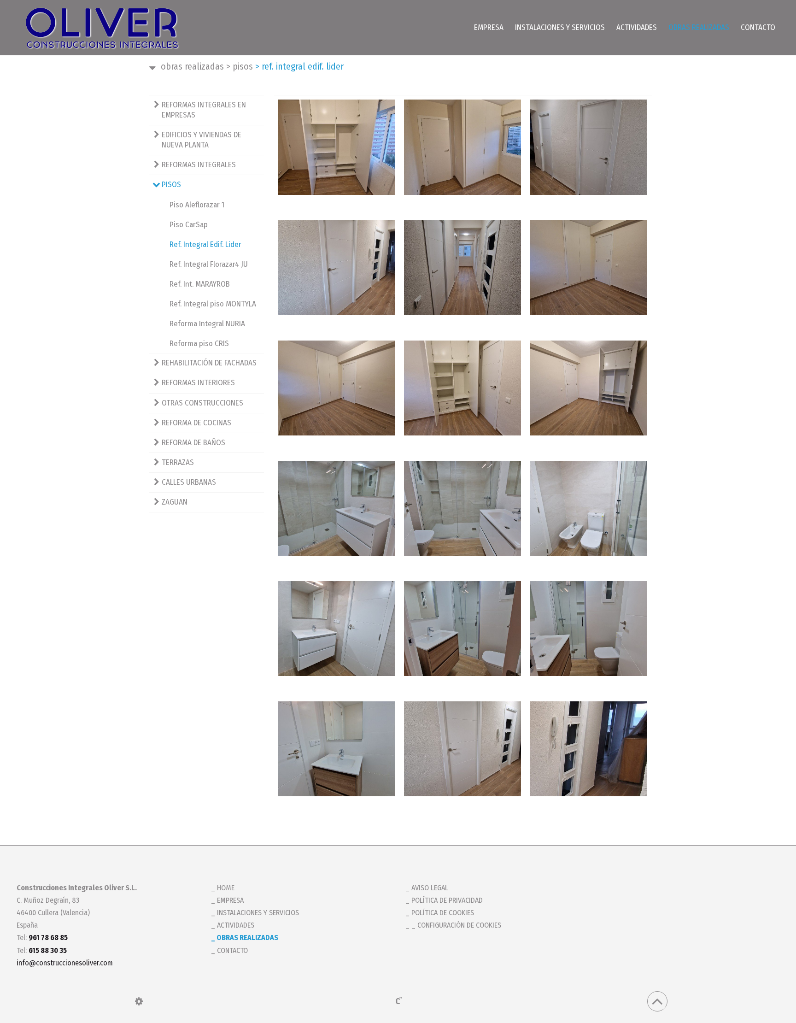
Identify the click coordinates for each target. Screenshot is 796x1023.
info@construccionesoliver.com (65, 962)
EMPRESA (488, 27)
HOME (225, 887)
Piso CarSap (189, 224)
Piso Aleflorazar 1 (197, 205)
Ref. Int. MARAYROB (200, 284)
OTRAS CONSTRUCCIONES (202, 403)
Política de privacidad (447, 900)
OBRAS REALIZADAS (698, 27)
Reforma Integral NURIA (207, 324)
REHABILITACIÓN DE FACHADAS (209, 363)
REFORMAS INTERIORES (198, 383)
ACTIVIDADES (636, 27)
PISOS (239, 66)
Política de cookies (442, 912)
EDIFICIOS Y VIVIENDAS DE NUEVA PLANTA (201, 140)
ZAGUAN (174, 502)
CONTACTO (758, 27)
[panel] (139, 1001)
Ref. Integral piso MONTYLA (213, 304)
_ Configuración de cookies (456, 925)
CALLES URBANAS (189, 482)
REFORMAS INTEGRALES (199, 165)
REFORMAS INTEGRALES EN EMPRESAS (204, 110)
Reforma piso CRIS (199, 343)
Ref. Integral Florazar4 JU (209, 264)
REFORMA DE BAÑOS (193, 442)
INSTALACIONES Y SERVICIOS (560, 27)
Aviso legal (429, 887)
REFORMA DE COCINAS (196, 423)
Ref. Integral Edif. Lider (205, 244)
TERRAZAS (178, 462)
